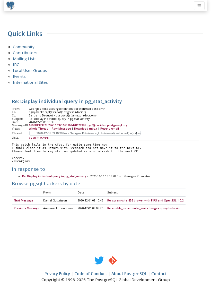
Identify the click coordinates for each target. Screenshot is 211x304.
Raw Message (61, 128)
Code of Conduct (90, 273)
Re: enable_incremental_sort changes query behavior (144, 208)
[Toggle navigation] (199, 5)
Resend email (109, 128)
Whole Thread (38, 128)
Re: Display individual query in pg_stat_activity (54, 176)
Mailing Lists (25, 58)
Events (19, 76)
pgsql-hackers (39, 137)
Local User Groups (30, 70)
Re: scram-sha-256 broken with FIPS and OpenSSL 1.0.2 (145, 200)
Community (23, 46)
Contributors (25, 52)
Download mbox (85, 128)
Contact (159, 273)
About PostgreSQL (129, 273)
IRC (16, 64)
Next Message (23, 200)
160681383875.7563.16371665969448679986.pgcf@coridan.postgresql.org (78, 125)
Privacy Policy (57, 273)
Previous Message (26, 208)
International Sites (30, 82)
